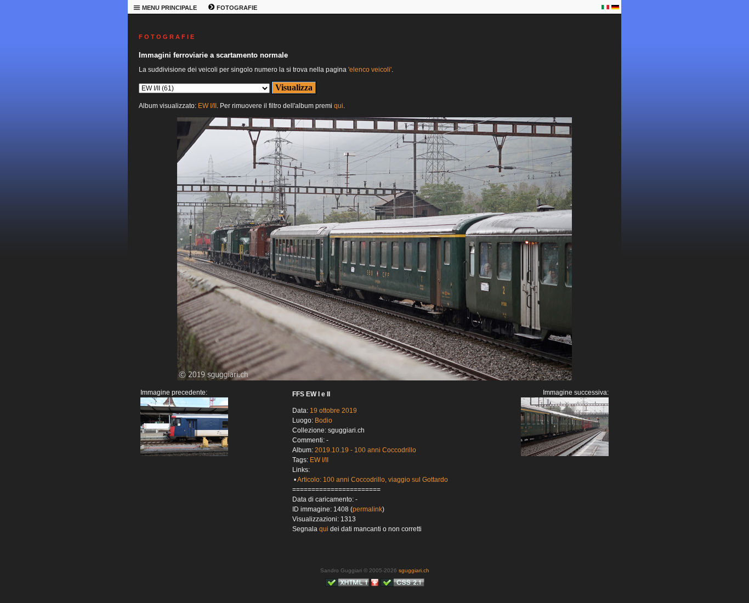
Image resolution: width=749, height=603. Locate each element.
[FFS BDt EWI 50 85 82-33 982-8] (184, 454)
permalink (367, 509)
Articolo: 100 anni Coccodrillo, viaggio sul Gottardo (372, 479)
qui (338, 106)
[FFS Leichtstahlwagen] (374, 378)
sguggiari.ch (414, 570)
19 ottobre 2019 (333, 410)
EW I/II (207, 106)
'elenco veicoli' (369, 69)
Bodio (323, 420)
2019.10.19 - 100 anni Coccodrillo (365, 450)
